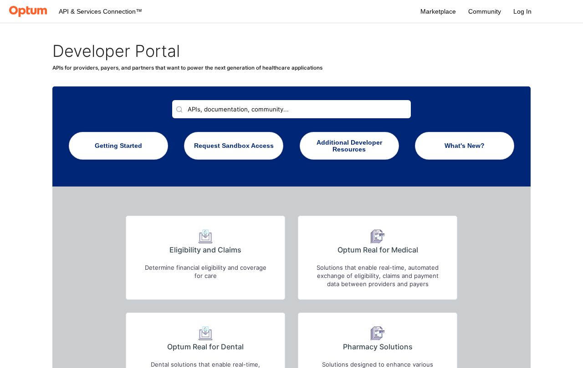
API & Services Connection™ (100, 11)
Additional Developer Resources (349, 146)
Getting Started (118, 145)
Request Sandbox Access (234, 145)
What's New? (465, 145)
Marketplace (438, 11)
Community (484, 11)
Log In (522, 11)
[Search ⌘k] (291, 109)
